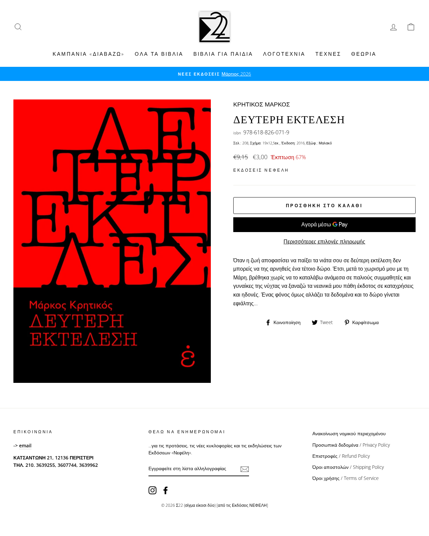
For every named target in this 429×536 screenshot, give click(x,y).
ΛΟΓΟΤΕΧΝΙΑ (284, 53)
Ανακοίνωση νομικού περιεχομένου (349, 433)
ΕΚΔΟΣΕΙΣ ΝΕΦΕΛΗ (261, 170)
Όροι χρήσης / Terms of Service (345, 478)
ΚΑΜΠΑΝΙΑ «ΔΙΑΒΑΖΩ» (89, 53)
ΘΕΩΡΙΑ (363, 53)
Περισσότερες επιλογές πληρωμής (324, 241)
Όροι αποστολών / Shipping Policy (348, 467)
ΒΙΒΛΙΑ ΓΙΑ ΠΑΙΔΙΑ (223, 53)
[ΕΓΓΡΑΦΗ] (244, 468)
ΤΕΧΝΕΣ (328, 53)
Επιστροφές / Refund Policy (341, 456)
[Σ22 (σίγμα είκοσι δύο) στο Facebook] (166, 490)
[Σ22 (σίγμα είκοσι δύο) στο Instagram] (152, 490)
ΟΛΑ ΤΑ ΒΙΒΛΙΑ (159, 53)
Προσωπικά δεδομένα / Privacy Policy (351, 445)
